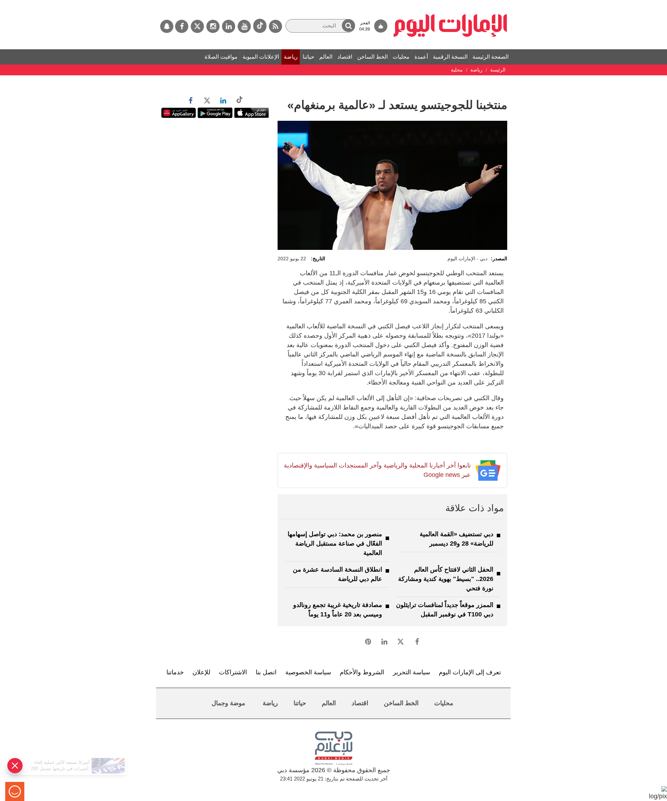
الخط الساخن (372, 57)
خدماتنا (175, 672)
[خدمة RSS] (275, 26)
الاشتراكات (233, 672)
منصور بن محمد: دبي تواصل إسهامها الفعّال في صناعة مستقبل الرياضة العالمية (335, 543)
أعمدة (421, 57)
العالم (325, 57)
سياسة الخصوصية (308, 672)
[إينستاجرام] (213, 26)
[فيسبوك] (181, 26)
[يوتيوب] (244, 26)
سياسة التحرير (411, 672)
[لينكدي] (228, 26)
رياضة (291, 57)
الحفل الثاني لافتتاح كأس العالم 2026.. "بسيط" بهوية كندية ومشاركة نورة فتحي (445, 579)
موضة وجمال (228, 703)
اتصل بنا (266, 672)
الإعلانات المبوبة (260, 57)
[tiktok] (259, 26)
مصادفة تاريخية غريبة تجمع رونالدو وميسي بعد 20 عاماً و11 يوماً (337, 609)
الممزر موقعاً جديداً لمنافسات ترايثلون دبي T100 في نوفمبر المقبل (444, 609)
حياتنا (308, 57)
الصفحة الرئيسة (490, 57)
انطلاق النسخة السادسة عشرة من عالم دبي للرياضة (337, 574)
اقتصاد (344, 57)
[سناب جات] (166, 26)
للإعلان (201, 672)
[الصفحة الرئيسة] (450, 3)
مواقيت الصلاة (221, 57)
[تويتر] (197, 26)
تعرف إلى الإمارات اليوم (470, 672)
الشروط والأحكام (362, 672)
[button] (348, 25)
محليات (401, 57)
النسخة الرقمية (450, 57)
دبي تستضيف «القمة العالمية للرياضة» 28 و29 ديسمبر (456, 539)
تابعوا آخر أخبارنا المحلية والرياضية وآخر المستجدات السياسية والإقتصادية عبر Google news (377, 470)
